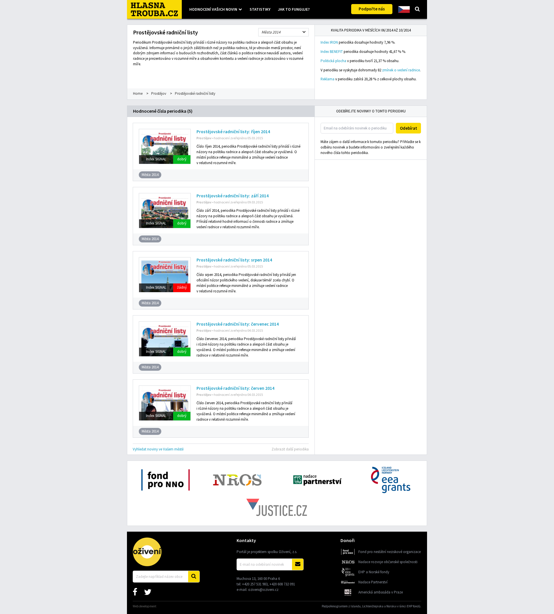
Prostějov (158, 93)
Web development (144, 606)
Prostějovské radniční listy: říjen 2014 (233, 131)
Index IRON (329, 42)
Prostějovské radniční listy (195, 93)
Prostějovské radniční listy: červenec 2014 (237, 324)
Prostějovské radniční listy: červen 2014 (235, 388)
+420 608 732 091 (282, 584)
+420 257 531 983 (254, 584)
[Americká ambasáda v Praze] (347, 595)
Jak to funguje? (294, 9)
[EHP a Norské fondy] (347, 575)
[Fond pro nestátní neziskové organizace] (347, 555)
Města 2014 (270, 32)
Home (138, 93)
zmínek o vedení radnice (401, 70)
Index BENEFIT (332, 51)
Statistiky (260, 9)
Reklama (327, 79)
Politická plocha (333, 60)
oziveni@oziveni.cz (263, 589)
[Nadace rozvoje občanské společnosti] (347, 565)
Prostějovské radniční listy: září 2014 (232, 196)
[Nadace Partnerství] (347, 585)
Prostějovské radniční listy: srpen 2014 (234, 260)
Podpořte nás (372, 9)
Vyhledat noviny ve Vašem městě (158, 449)
